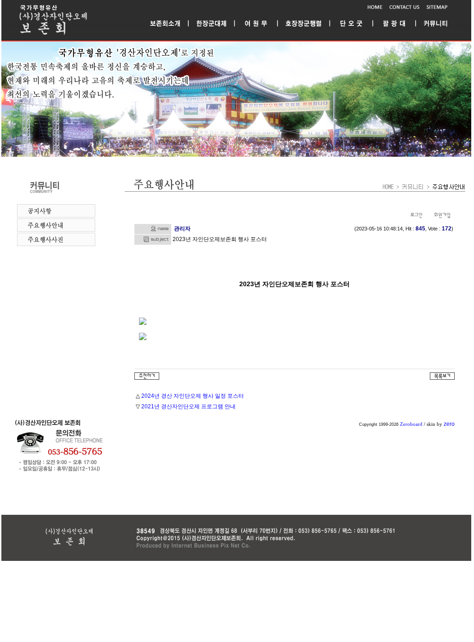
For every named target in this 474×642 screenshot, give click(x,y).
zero (449, 424)
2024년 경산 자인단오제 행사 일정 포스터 (192, 396)
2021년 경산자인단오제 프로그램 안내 (188, 406)
